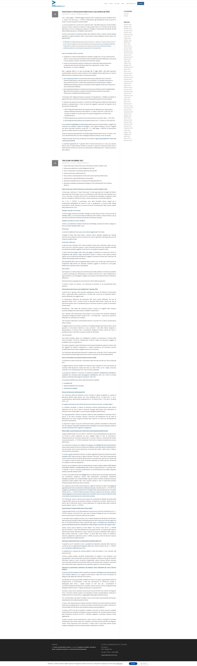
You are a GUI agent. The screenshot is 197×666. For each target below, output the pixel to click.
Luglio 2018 (127, 85)
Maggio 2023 (127, 26)
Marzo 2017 (127, 102)
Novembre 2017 (128, 91)
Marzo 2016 (127, 118)
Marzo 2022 (127, 45)
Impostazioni (143, 663)
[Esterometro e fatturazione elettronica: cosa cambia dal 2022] (55, 14)
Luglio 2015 (127, 130)
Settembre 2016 (128, 112)
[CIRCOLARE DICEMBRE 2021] (55, 163)
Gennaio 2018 (128, 89)
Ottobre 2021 (128, 55)
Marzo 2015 (127, 138)
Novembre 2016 (128, 108)
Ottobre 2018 (128, 79)
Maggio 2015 (127, 134)
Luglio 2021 (127, 61)
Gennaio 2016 (128, 122)
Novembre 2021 (128, 53)
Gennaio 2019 (128, 75)
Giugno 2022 (127, 39)
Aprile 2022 (127, 43)
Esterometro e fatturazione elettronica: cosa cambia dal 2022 (86, 12)
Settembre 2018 (128, 81)
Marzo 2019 (127, 71)
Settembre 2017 (128, 96)
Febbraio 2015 (128, 140)
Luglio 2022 (127, 37)
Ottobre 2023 (128, 24)
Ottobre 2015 (128, 126)
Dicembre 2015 (128, 124)
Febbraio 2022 (128, 47)
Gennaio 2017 (128, 104)
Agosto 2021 (127, 59)
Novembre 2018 (128, 77)
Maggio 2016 (127, 116)
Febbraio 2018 (128, 87)
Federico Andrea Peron (83, 14)
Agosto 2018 (127, 83)
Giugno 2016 (127, 114)
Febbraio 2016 (128, 120)
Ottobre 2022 (128, 33)
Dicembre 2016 (128, 106)
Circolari (74, 163)
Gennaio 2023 (128, 28)
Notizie (73, 14)
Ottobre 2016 (128, 110)
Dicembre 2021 (128, 51)
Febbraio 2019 (128, 73)
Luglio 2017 (127, 98)
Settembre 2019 (128, 67)
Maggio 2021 (127, 65)
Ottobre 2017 (128, 93)
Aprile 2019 (127, 69)
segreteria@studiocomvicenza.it (109, 655)
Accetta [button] (133, 663)
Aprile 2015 (127, 136)
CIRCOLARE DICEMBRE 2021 (72, 161)
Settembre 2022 (128, 35)
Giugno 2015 (127, 132)
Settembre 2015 (128, 128)
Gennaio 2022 (128, 49)
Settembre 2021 (128, 57)
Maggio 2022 (127, 41)
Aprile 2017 (127, 100)
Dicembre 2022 (128, 31)
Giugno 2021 (127, 63)
